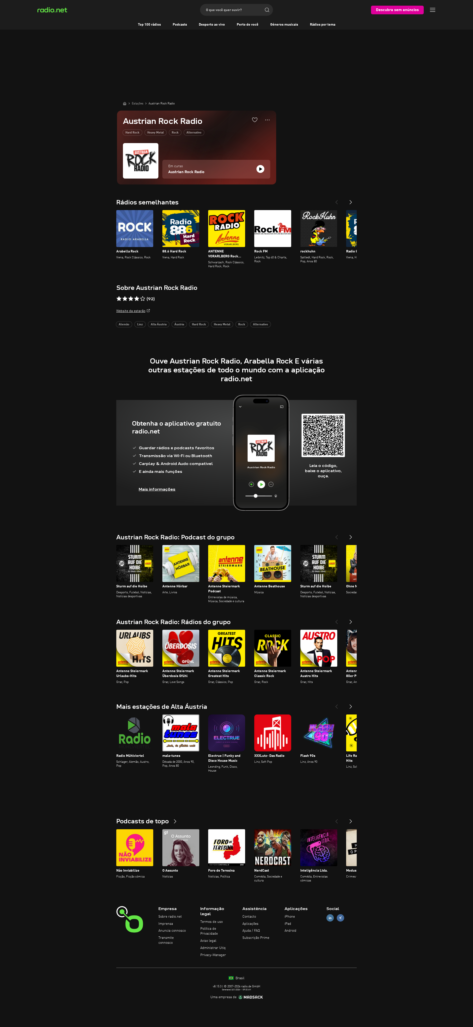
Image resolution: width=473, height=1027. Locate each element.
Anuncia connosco (172, 930)
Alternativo (194, 132)
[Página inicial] (125, 103)
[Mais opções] (267, 120)
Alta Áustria (159, 324)
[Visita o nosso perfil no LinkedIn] (330, 917)
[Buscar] (267, 10)
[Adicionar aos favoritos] (255, 120)
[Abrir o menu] (433, 10)
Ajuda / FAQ (251, 930)
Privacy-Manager (213, 955)
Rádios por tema (322, 24)
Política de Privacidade (209, 931)
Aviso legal (208, 941)
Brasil (239, 978)
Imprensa (165, 924)
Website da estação (130, 311)
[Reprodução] (260, 169)
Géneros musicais (284, 24)
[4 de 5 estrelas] (137, 299)
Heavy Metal (155, 132)
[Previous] (336, 200)
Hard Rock (132, 132)
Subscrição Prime (255, 938)
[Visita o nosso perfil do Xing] (340, 917)
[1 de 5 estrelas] (119, 299)
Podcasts (180, 24)
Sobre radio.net (170, 916)
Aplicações (250, 924)
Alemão (124, 324)
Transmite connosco (166, 940)
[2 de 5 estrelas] (125, 299)
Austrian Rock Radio (186, 172)
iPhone (290, 916)
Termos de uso (211, 922)
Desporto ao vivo (212, 24)
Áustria (179, 324)
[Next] (351, 200)
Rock (175, 132)
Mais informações (157, 489)
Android (290, 930)
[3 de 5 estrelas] (131, 299)
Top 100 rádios (149, 24)
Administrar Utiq (213, 948)
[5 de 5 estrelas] (143, 299)
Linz (140, 324)
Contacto (249, 916)
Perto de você (247, 24)
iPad (288, 924)
